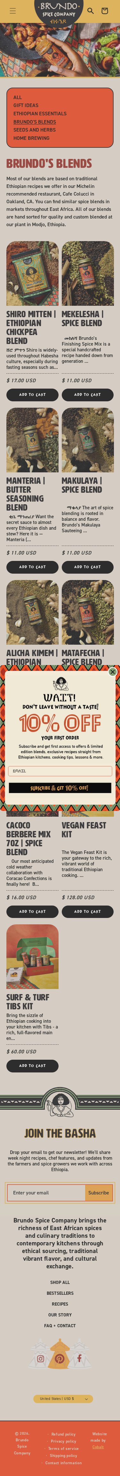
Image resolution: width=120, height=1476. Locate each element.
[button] (60, 790)
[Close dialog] (112, 672)
